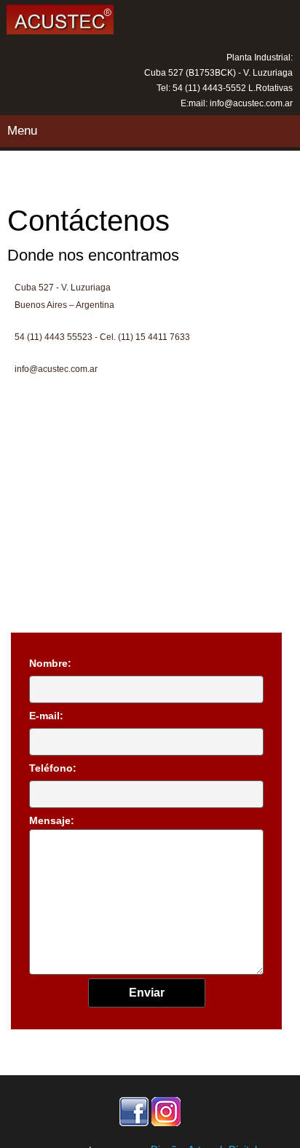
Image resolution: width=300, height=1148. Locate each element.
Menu (22, 131)
